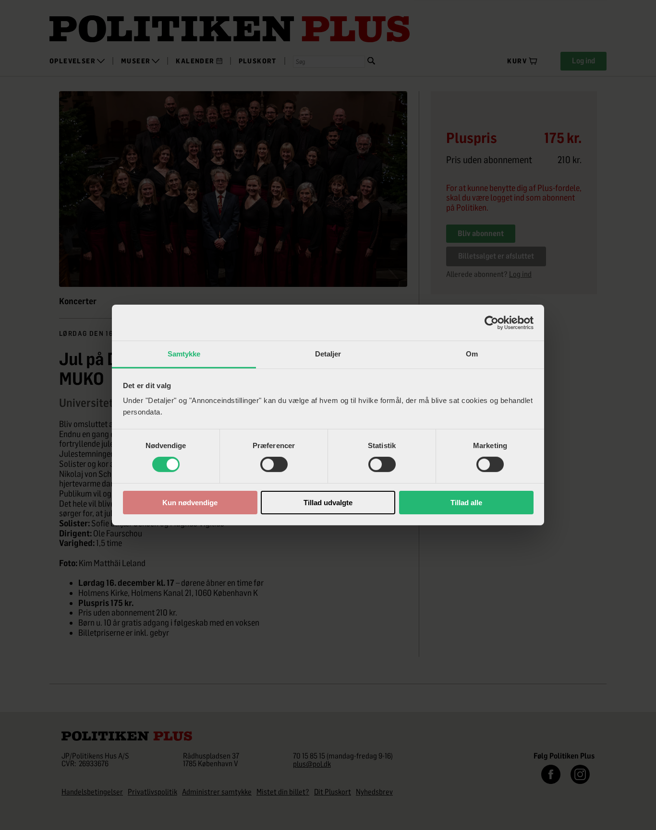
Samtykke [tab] (184, 354)
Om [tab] (472, 354)
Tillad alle (466, 502)
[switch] (274, 464)
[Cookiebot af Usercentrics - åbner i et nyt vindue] (491, 322)
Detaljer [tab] (328, 354)
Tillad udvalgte (328, 502)
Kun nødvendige (190, 502)
